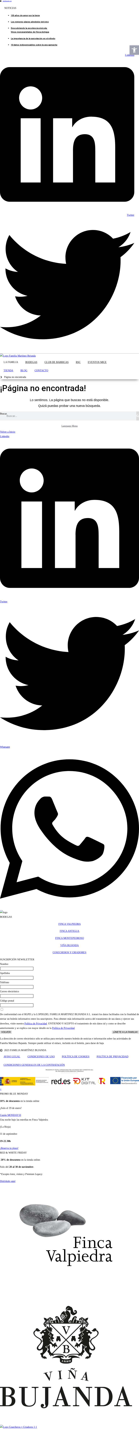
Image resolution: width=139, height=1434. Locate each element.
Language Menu (70, 425)
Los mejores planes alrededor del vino (30, 22)
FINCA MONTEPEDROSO (69, 938)
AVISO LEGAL (12, 1056)
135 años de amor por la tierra (25, 15)
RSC (78, 362)
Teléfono (4, 982)
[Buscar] (137, 415)
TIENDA (8, 370)
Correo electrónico (9, 991)
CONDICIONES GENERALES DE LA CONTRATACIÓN (34, 1065)
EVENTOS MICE (97, 362)
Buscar (3, 413)
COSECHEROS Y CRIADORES (69, 952)
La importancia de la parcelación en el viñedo (33, 38)
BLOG (23, 370)
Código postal (7, 1000)
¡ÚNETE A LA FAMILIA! (125, 1032)
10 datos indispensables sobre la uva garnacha (34, 45)
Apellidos (5, 973)
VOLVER (6, 1032)
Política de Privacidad (35, 1023)
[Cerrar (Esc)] (127, 4)
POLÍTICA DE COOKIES (75, 1056)
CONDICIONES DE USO (41, 1056)
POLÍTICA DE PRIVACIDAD (112, 1056)
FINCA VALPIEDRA (69, 924)
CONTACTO (41, 370)
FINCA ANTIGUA (69, 931)
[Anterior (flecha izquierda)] (6, 717)
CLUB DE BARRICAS (57, 362)
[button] (134, 50)
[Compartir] (119, 4)
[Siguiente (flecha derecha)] (132, 717)
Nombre (4, 964)
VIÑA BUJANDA (69, 945)
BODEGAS (31, 362)
